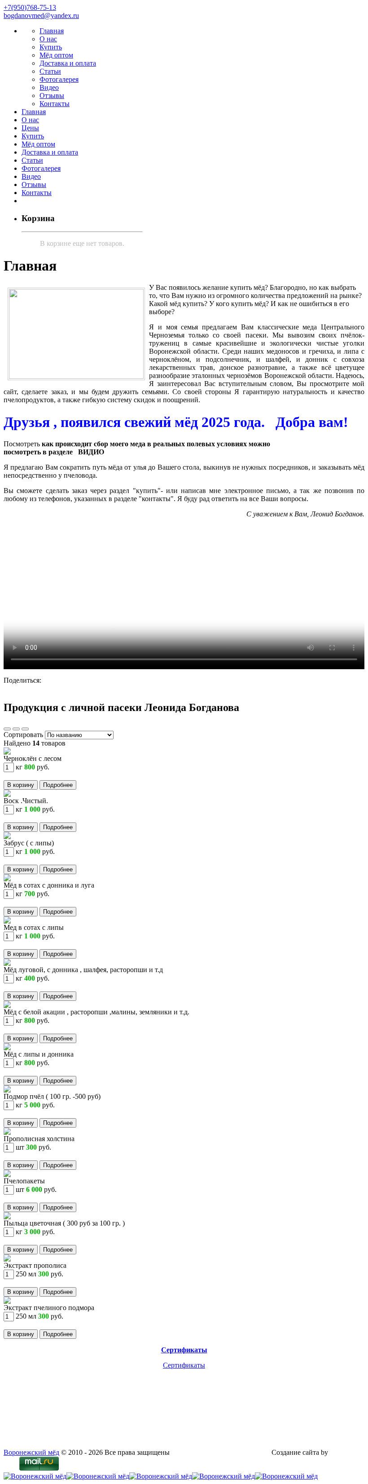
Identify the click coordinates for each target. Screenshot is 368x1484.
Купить (50, 47)
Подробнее (58, 785)
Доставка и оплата (67, 63)
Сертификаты (184, 1365)
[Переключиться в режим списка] (16, 726)
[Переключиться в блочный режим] (25, 726)
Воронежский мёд (31, 1452)
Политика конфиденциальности (220, 1452)
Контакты (54, 103)
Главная (51, 31)
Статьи (50, 71)
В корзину (20, 785)
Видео (49, 87)
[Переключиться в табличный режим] (7, 726)
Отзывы (51, 95)
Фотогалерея (59, 79)
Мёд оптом (56, 55)
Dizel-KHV (347, 1452)
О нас (48, 39)
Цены (30, 128)
